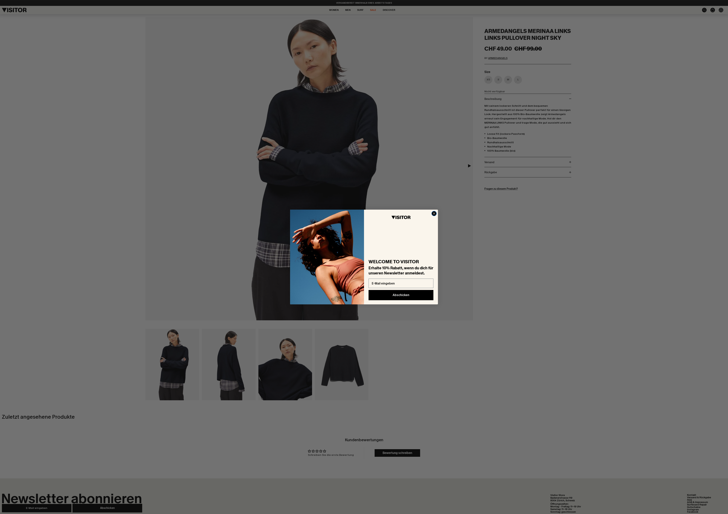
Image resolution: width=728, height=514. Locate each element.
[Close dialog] (434, 213)
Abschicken (401, 295)
